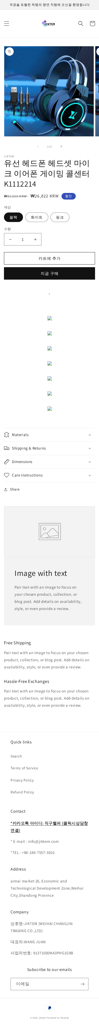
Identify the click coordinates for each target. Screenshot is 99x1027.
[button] (6, 23)
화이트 (37, 217)
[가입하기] (82, 984)
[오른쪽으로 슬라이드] (61, 146)
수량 (7, 229)
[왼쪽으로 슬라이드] (38, 146)
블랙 (13, 217)
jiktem (42, 1017)
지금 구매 (50, 273)
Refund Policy (22, 792)
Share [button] (15, 489)
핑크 (60, 217)
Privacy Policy (22, 780)
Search (16, 756)
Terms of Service (24, 768)
